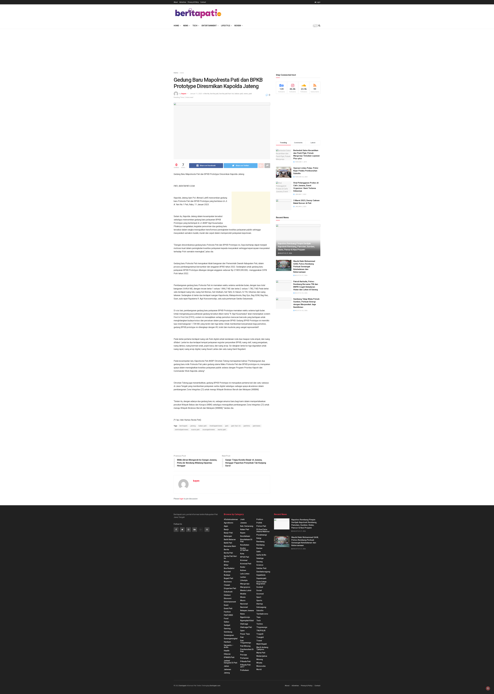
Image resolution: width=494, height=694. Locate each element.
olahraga (244, 624)
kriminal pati (245, 564)
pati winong (245, 646)
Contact (203, 2)
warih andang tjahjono (262, 648)
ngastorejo (245, 617)
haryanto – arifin (228, 646)
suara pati (195, 430)
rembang (260, 542)
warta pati (222, 430)
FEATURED (228, 615)
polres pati (261, 526)
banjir (226, 529)
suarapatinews (209, 430)
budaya (227, 575)
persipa (243, 655)
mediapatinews (216, 426)
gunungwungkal (230, 639)
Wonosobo (261, 666)
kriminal (243, 560)
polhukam (244, 670)
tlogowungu (261, 627)
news (182, 73)
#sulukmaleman (231, 519)
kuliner (243, 570)
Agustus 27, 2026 (285, 253)
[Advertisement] (273, 13)
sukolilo (259, 610)
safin (258, 552)
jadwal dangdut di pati (230, 662)
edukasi (227, 595)
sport (258, 597)
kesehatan (244, 545)
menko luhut (245, 590)
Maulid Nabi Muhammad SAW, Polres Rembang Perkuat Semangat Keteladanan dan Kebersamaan (304, 266)
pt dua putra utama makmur (263, 530)
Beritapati (182, 686)
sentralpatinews (181, 430)
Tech (194, 26)
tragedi (259, 634)
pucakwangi (261, 535)
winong (259, 659)
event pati (228, 608)
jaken (226, 666)
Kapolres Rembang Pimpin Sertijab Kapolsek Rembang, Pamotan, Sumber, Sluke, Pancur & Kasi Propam (296, 246)
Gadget (227, 625)
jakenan (227, 669)
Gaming (227, 628)
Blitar (226, 565)
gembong (228, 632)
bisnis (226, 562)
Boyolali (227, 572)
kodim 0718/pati (244, 549)
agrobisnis (228, 523)
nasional (244, 604)
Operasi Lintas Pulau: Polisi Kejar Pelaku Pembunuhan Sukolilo (305, 171)
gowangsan (229, 635)
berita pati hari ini (226, 94)
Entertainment (209, 26)
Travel (259, 641)
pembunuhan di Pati (247, 650)
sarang (259, 562)
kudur (242, 567)
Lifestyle (225, 26)
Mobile (243, 594)
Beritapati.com (215, 686)
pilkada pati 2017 (245, 666)
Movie (242, 597)
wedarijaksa (261, 656)
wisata (259, 663)
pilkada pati (245, 661)
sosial (259, 590)
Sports (259, 600)
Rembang (260, 545)
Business (228, 582)
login (181, 499)
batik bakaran (230, 539)
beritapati (183, 426)
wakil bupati (261, 644)
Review (237, 26)
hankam (227, 642)
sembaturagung (263, 572)
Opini (242, 631)
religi (258, 538)
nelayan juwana (247, 610)
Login (318, 2)
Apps (226, 526)
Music (242, 600)
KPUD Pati (244, 557)
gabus (226, 622)
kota (242, 554)
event (226, 605)
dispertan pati (230, 588)
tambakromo (262, 614)
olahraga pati (246, 627)
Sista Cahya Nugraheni (261, 583)
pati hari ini (236, 426)
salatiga (259, 558)
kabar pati (239, 94)
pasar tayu (245, 634)
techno (259, 624)
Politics (259, 519)
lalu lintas (244, 574)
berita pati (214, 94)
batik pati (228, 543)
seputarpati (261, 578)
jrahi (242, 519)
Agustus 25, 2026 (300, 293)
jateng (193, 426)
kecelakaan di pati (246, 540)
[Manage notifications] (488, 688)
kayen (183, 94)
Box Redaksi (229, 568)
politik (259, 523)
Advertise (182, 2)
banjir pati (228, 533)
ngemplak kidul (247, 621)
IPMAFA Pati (229, 657)
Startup (259, 604)
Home (176, 26)
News (185, 26)
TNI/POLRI (260, 631)
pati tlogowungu (245, 642)
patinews (256, 426)
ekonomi (227, 598)
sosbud (259, 587)
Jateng (227, 673)
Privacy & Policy (193, 2)
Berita (206, 94)
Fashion (227, 612)
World (259, 669)
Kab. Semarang (246, 526)
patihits (247, 426)
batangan (228, 536)
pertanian (244, 658)
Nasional (244, 607)
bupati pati (228, 578)
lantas (243, 577)
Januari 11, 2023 (196, 94)
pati (250, 94)
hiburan (227, 654)
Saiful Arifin (261, 555)
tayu (258, 617)
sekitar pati (261, 568)
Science (259, 565)
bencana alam (230, 546)
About (176, 2)
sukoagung (261, 607)
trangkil (260, 637)
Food (226, 618)
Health (226, 651)
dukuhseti (228, 592)
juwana (243, 523)
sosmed (260, 594)
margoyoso (245, 587)
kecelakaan (245, 536)
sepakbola (260, 575)
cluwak (227, 585)
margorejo (244, 584)
